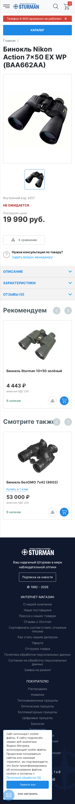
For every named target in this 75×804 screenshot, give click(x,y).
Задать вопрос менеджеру (32, 257)
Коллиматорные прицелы (37, 712)
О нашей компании (37, 604)
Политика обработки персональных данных (37, 654)
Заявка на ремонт (37, 670)
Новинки (37, 695)
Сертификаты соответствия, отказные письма (37, 629)
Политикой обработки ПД (23, 777)
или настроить (28, 793)
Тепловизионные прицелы (37, 700)
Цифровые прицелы (37, 718)
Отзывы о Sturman (37, 622)
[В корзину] (64, 400)
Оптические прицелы (37, 706)
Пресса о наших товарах (37, 616)
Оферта (37, 643)
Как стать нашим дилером (38, 637)
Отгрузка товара (37, 649)
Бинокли (37, 724)
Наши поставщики (37, 610)
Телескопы (37, 729)
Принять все (27, 784)
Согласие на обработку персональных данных (37, 662)
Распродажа (37, 689)
